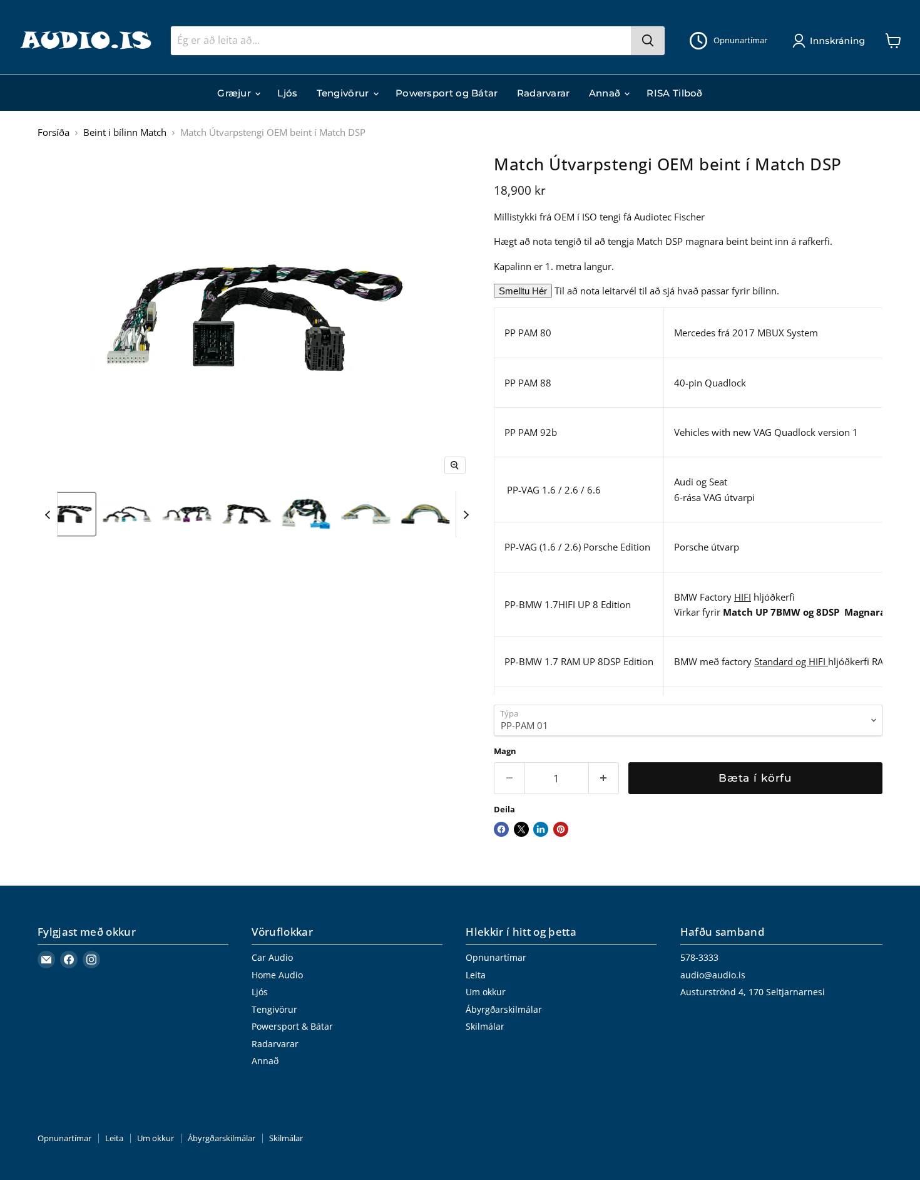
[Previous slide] (48, 514)
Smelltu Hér (523, 291)
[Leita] (648, 40)
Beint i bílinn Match (124, 132)
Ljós (287, 93)
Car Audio (272, 957)
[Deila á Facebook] (501, 829)
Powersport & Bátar (292, 1026)
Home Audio (277, 975)
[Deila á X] (521, 829)
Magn (505, 751)
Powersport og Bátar (447, 93)
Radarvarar (543, 93)
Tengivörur (344, 93)
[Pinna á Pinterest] (560, 829)
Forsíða (53, 132)
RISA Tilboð (674, 93)
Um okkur (486, 992)
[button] (831, 40)
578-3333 (699, 957)
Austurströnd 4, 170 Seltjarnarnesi (752, 992)
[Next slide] (466, 514)
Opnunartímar (496, 957)
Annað (606, 93)
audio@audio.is (712, 975)
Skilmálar (485, 1026)
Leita (476, 975)
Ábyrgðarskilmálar (504, 1009)
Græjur (235, 93)
